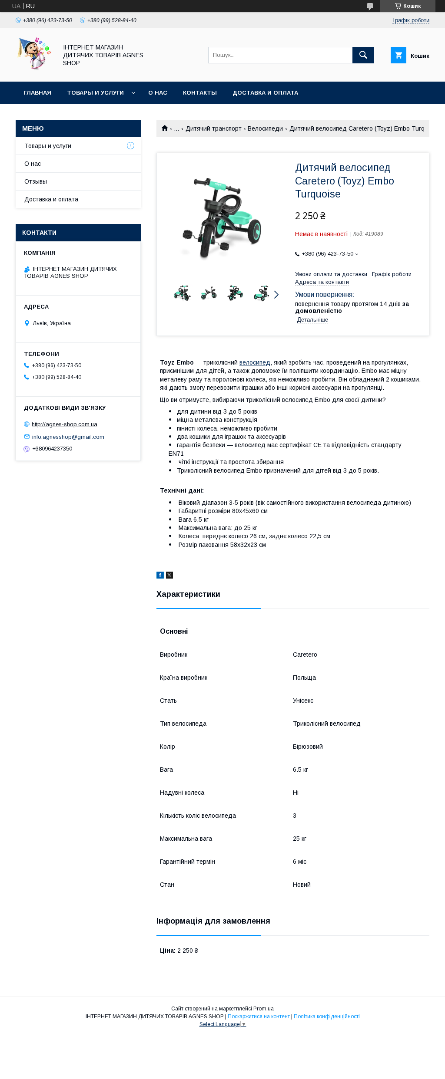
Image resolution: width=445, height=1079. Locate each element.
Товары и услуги (95, 92)
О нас (157, 92)
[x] (169, 576)
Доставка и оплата (265, 92)
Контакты (200, 92)
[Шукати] (363, 55)
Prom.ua (263, 1009)
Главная (37, 92)
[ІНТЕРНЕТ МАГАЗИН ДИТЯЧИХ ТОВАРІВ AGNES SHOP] (34, 70)
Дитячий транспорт (214, 128)
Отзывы (35, 181)
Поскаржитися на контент (259, 1016)
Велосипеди (265, 128)
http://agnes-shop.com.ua (64, 424)
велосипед (254, 362)
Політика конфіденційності (327, 1016)
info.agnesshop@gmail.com (68, 436)
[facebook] (160, 576)
